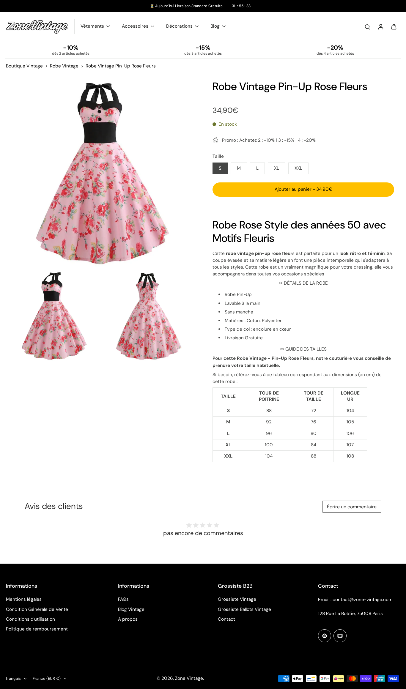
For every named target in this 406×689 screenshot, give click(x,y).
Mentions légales (24, 599)
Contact (226, 619)
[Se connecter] (380, 26)
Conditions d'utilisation (30, 619)
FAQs (123, 599)
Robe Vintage (64, 66)
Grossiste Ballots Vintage (244, 609)
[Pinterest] (324, 635)
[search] (367, 26)
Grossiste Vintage (237, 599)
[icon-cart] (393, 26)
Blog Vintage (131, 609)
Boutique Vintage (24, 66)
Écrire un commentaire (352, 507)
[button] (303, 189)
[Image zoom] (99, 173)
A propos (128, 619)
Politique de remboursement (37, 629)
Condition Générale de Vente (37, 609)
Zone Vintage (189, 678)
